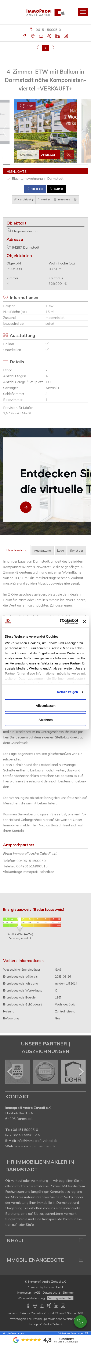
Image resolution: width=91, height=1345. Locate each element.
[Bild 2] (13, 164)
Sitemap (68, 1292)
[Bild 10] (70, 164)
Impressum (24, 1292)
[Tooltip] (86, 1333)
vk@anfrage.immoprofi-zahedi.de (28, 872)
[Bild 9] (63, 164)
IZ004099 (14, 269)
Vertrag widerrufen (60, 1298)
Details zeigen (67, 692)
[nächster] (81, 1071)
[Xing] (49, 36)
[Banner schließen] (84, 621)
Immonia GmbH (54, 1287)
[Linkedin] (57, 36)
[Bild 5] (34, 164)
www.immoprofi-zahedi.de (35, 1146)
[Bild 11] (77, 164)
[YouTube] (41, 36)
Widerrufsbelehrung (31, 1298)
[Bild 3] (20, 164)
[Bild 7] (49, 164)
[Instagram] (66, 36)
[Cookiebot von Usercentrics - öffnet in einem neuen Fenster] (59, 621)
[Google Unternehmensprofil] (33, 36)
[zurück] (10, 1071)
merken (45, 199)
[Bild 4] (27, 164)
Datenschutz (51, 1292)
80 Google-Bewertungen (66, 1341)
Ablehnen (46, 720)
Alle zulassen (45, 705)
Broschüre (63, 199)
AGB (37, 1292)
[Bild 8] (55, 164)
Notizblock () (25, 199)
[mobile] (83, 12)
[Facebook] (24, 36)
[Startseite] (45, 12)
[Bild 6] (42, 164)
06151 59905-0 (48, 29)
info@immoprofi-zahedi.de (37, 1140)
